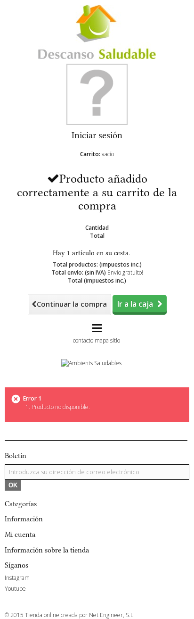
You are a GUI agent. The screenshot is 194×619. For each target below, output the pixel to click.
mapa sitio (107, 340)
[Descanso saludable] (97, 31)
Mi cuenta (20, 534)
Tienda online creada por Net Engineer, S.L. (80, 615)
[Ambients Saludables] (91, 362)
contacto (83, 340)
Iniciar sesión (97, 135)
